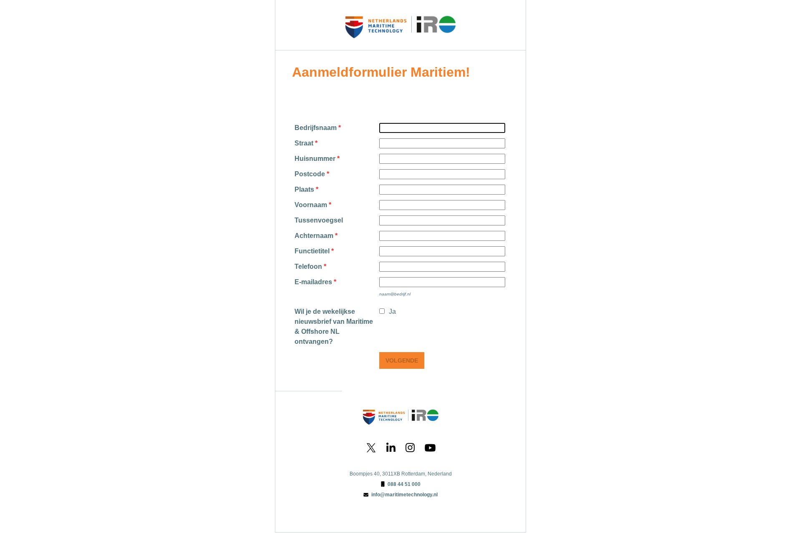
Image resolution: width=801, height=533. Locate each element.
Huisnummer (315, 158)
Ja (392, 311)
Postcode (310, 174)
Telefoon (308, 266)
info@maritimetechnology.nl (404, 495)
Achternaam (314, 235)
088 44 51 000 (404, 484)
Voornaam (311, 204)
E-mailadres (313, 281)
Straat (304, 143)
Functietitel (312, 251)
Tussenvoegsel (319, 220)
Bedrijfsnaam (316, 127)
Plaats (304, 189)
